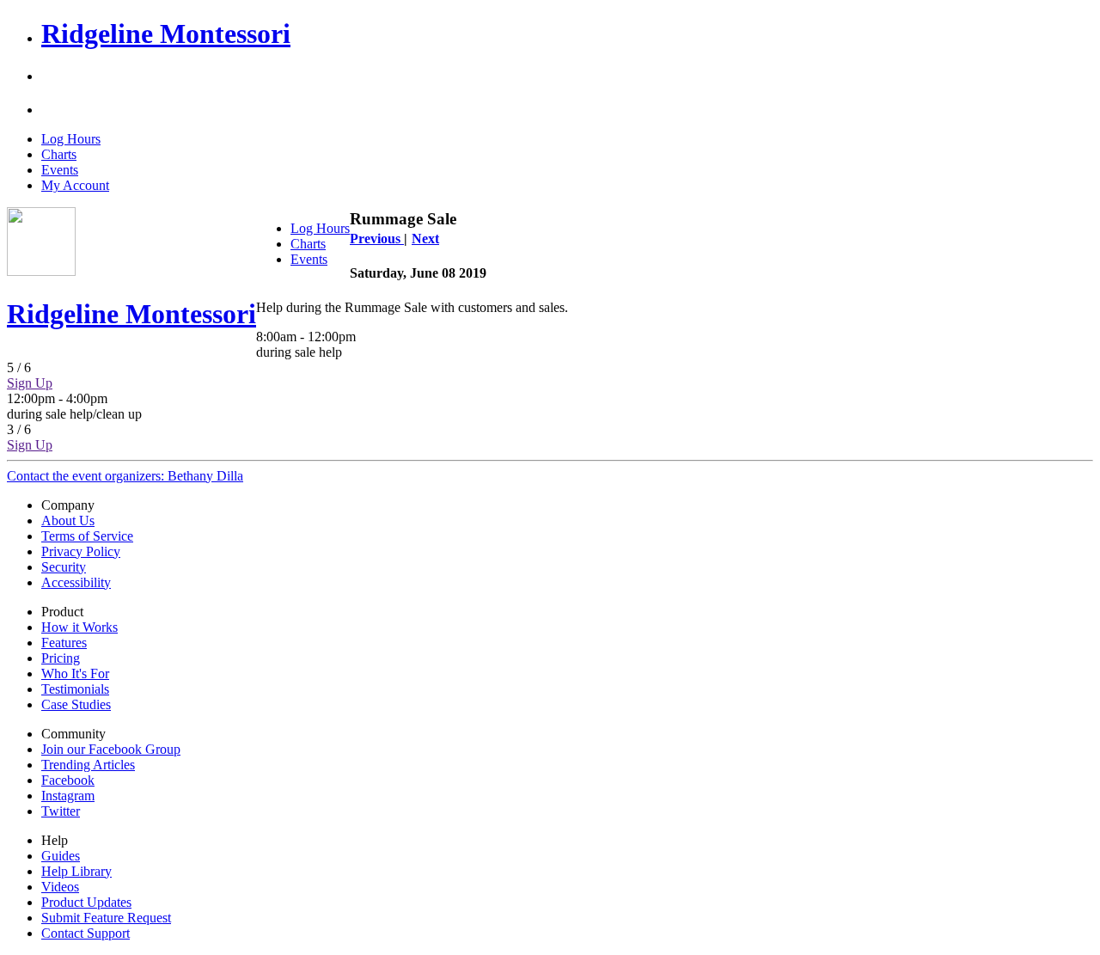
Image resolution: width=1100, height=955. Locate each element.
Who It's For (75, 673)
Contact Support (85, 933)
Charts (58, 154)
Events (59, 169)
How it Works (79, 627)
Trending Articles (88, 764)
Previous (377, 238)
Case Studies (76, 704)
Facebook (68, 780)
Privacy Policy (80, 551)
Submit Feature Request (106, 917)
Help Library (76, 871)
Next (425, 238)
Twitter (60, 811)
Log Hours (71, 139)
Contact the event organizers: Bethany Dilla (125, 475)
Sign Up (29, 383)
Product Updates (86, 902)
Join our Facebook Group (110, 749)
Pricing (60, 658)
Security (63, 567)
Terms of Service (87, 536)
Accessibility (76, 582)
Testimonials (75, 689)
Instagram (68, 795)
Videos (60, 886)
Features (64, 642)
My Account (75, 185)
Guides (60, 855)
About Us (68, 520)
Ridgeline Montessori (165, 33)
